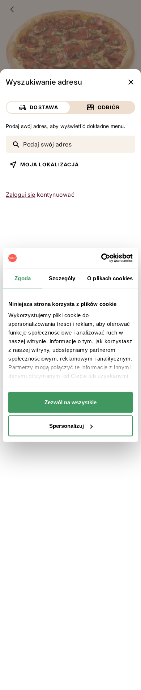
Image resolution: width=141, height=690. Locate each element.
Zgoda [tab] (22, 278)
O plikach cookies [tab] (110, 278)
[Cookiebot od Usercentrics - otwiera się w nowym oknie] (101, 258)
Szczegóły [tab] (62, 278)
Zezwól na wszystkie (70, 402)
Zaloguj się (20, 194)
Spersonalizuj (66, 426)
